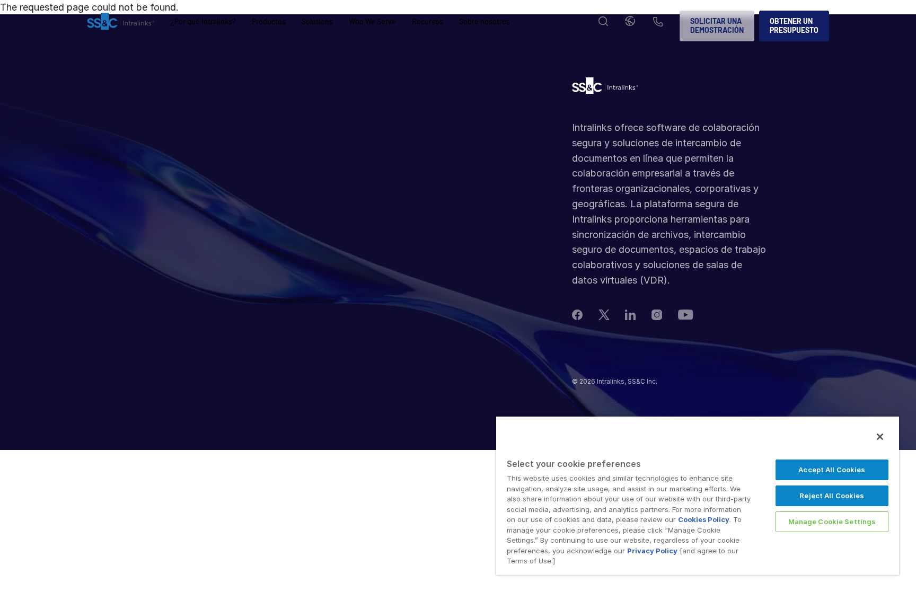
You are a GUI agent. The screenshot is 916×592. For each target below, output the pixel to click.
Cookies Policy (703, 519)
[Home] (120, 26)
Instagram (656, 315)
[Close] (880, 436)
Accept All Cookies (831, 469)
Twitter (603, 315)
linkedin (630, 315)
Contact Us (658, 22)
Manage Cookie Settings (832, 521)
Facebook (577, 315)
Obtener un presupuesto (794, 25)
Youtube (685, 315)
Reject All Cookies (831, 495)
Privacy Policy (652, 550)
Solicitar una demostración (717, 25)
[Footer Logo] (605, 88)
